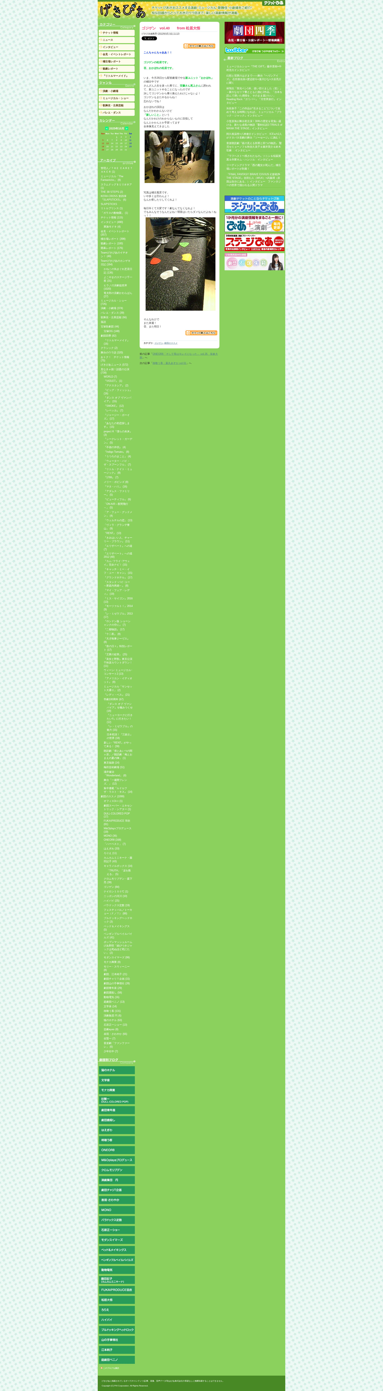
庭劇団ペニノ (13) (114, 1001)
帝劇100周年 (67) (113, 699)
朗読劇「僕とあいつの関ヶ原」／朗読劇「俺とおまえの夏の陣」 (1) (118, 754)
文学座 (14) (110, 1006)
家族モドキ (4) (112, 226)
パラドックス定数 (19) (117, 905)
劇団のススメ (171, 343)
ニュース (108, 39)
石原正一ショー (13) (115, 1024)
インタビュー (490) (112, 222)
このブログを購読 (111, 1368)
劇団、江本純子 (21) (115, 974)
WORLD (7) (110, 376)
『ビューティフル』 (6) (117, 499)
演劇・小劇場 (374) (112, 308)
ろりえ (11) (110, 853)
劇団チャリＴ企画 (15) (117, 978)
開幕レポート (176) (112, 248)
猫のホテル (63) (113, 1020)
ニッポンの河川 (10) (115, 896)
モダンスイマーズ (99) (117, 957)
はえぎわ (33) (111, 848)
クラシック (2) (109, 347)
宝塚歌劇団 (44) (110, 326)
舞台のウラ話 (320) (112, 352)
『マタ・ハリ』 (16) (115, 486)
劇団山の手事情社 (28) (117, 983)
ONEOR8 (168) (112, 839)
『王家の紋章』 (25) (115, 654)
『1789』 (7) (111, 477)
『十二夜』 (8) (112, 633)
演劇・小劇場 (110, 90)
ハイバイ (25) (111, 900)
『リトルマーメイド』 (116, 75)
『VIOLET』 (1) (113, 380)
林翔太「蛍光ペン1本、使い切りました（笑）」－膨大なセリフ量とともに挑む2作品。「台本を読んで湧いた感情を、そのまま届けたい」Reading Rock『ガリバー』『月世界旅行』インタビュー (254, 95)
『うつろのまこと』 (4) (117, 456)
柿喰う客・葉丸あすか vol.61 (169, 363)
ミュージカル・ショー (116, 98)
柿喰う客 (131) (112, 1010)
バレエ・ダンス (112, 112)
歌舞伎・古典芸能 (113, 105)
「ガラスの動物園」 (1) (114, 212)
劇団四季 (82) (108, 335)
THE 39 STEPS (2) (112, 191)
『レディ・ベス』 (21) (117, 694)
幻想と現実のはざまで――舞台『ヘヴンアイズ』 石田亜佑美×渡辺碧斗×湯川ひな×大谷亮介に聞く (253, 79)
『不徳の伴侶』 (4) (115, 447)
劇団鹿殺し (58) (113, 992)
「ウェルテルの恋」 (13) (118, 520)
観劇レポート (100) (112, 243)
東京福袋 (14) (111, 762)
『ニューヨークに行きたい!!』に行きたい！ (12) (120, 719)
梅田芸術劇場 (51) (114, 767)
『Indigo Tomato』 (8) (116, 451)
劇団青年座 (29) (113, 987)
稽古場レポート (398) (113, 238)
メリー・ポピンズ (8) (116, 481)
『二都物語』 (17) (114, 629)
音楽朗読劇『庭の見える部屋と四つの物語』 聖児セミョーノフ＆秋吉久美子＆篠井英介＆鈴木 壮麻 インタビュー (254, 147)
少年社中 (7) (111, 1051)
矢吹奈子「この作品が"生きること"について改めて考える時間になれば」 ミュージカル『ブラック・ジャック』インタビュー (254, 112)
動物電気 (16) (111, 997)
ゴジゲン (158, 343)
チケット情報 (110, 32)
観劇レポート (110, 68)
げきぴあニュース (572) (114, 364)
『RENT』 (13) (112, 533)
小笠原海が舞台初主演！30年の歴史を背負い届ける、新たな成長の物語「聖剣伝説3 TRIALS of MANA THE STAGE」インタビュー (254, 125)
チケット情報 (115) (112, 217)
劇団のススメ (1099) (112, 796)
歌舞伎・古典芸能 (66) (114, 317)
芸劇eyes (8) (111, 1029)
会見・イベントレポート (117, 54)
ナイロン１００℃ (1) (116, 891)
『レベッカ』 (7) (113, 410)
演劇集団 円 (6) (112, 1015)
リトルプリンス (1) (112, 208)
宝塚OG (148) (111, 331)
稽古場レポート (112, 61)
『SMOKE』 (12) (114, 405)
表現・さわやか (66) (115, 1033)
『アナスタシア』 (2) (116, 385)
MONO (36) (110, 835)
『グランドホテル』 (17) (118, 577)
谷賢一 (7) (109, 1038)
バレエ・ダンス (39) (112, 312)
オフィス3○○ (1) (113, 800)
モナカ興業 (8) (112, 961)
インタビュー (110, 47)
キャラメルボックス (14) (118, 865)
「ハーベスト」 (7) (115, 843)
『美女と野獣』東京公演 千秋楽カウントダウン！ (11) (118, 662)
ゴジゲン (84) (111, 886)
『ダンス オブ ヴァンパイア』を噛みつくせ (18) (120, 707)
